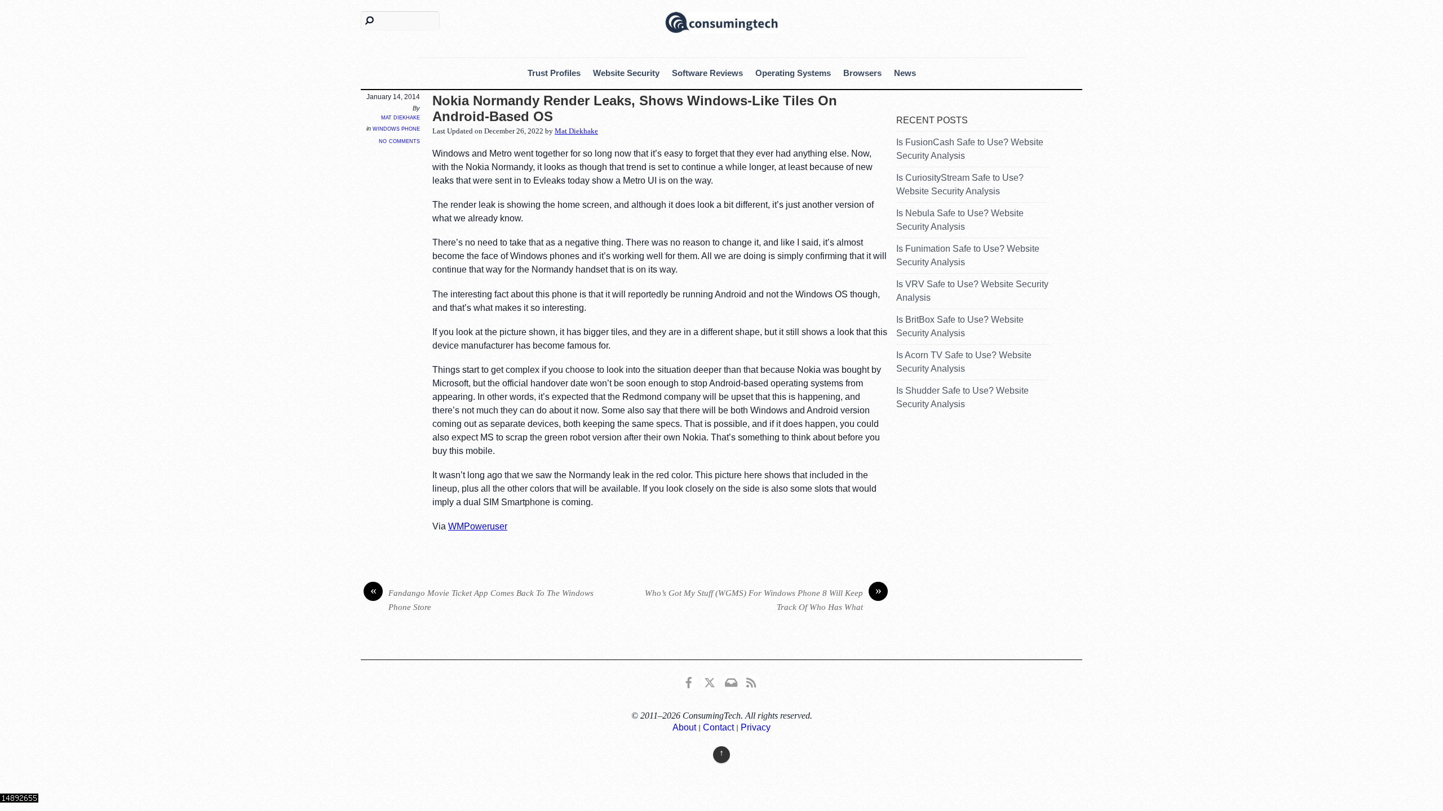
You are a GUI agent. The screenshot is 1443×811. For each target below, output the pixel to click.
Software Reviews (707, 73)
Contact (718, 727)
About (684, 727)
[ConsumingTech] (721, 21)
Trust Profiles (554, 73)
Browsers (862, 73)
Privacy (756, 727)
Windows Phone (396, 128)
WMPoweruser (477, 526)
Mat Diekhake (400, 117)
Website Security (626, 73)
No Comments (399, 140)
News (905, 73)
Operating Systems (793, 73)
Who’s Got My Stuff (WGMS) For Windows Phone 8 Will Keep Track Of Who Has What (763, 599)
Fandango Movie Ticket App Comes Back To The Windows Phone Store (482, 599)
